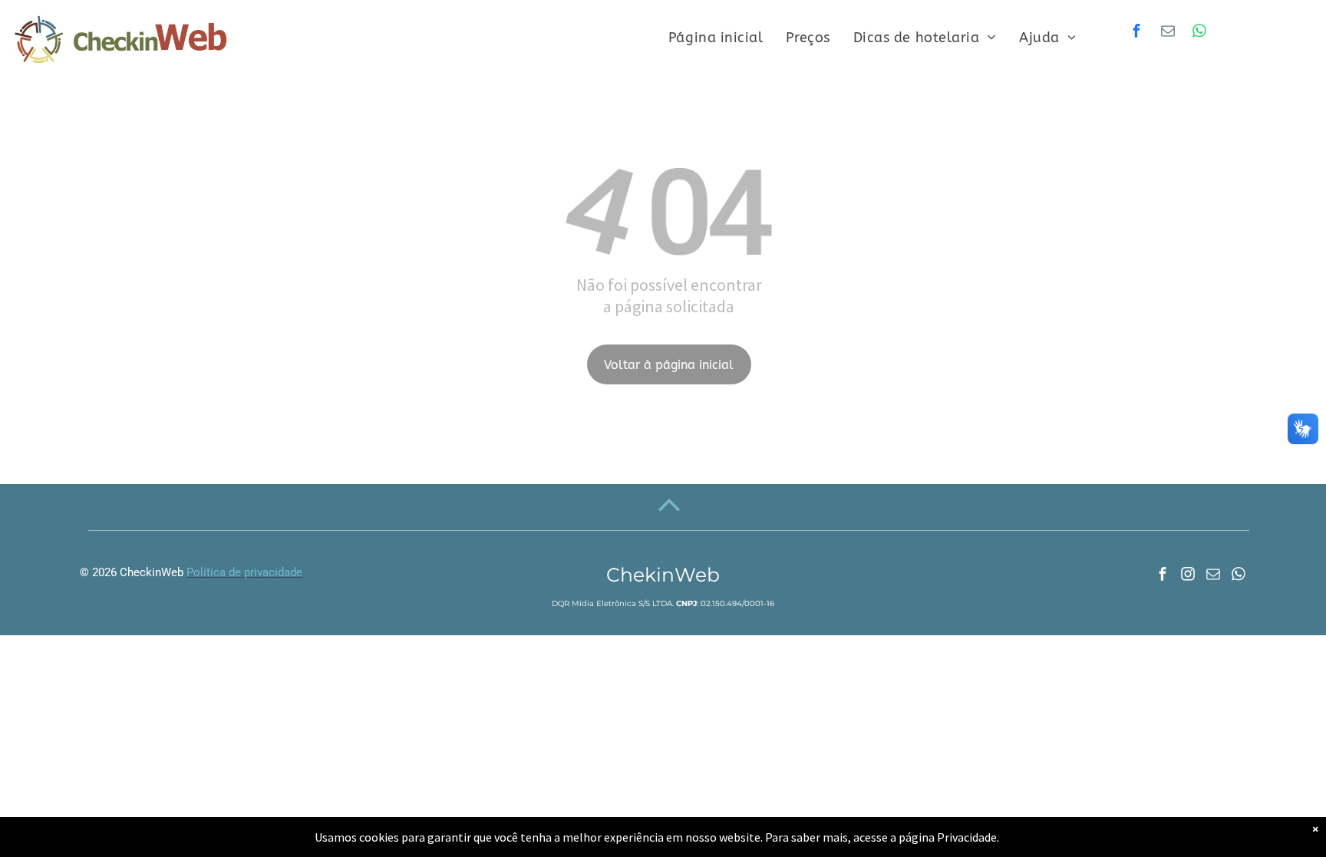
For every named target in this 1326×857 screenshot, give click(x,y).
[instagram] (1188, 575)
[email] (1168, 32)
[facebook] (1136, 32)
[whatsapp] (1199, 32)
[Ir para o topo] (669, 517)
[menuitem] (716, 37)
